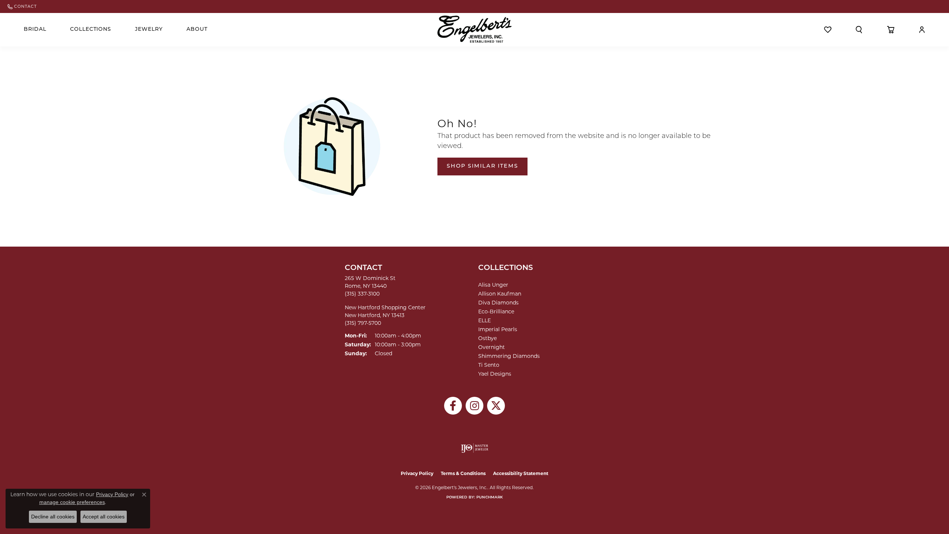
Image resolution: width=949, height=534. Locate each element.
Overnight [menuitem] (491, 347)
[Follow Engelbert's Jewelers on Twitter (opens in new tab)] (496, 406)
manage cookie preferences (72, 502)
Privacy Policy (417, 473)
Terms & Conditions (463, 473)
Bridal (35, 29)
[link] (22, 6)
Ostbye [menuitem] (487, 338)
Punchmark (489, 497)
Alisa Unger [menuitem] (493, 284)
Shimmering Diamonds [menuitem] (509, 356)
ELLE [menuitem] (484, 320)
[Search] (858, 29)
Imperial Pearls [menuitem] (497, 329)
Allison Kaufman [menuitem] (499, 293)
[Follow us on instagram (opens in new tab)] (474, 406)
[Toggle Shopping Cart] (890, 29)
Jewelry (149, 29)
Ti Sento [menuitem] (488, 365)
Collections (91, 29)
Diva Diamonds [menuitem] (498, 302)
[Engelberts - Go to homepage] (474, 29)
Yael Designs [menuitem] (494, 373)
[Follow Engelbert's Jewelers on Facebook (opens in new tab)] (453, 406)
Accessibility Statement (520, 473)
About (197, 29)
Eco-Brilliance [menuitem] (496, 311)
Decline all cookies (53, 517)
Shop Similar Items (482, 166)
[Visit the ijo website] (475, 448)
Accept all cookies (104, 517)
